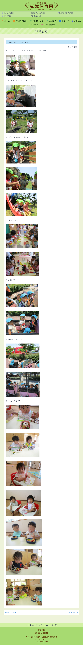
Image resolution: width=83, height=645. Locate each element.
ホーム (7, 21)
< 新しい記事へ (10, 612)
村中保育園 (7, 16)
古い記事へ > (73, 612)
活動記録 (77, 21)
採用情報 (34, 24)
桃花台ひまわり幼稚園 (38, 13)
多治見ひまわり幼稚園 (66, 13)
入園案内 (52, 21)
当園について (37, 21)
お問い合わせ (49, 24)
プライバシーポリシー (43, 625)
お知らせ (65, 21)
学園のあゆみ (21, 21)
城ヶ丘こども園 (36, 16)
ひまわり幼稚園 (8, 13)
